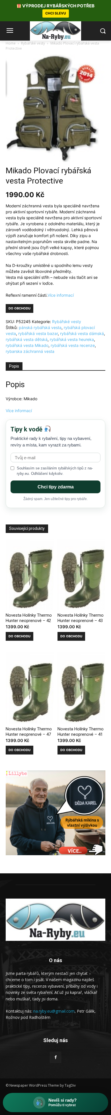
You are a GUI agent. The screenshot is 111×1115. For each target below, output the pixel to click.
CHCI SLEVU (55, 13)
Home (11, 43)
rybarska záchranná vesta (30, 351)
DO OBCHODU (19, 308)
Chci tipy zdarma (56, 486)
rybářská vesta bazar (38, 333)
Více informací (61, 295)
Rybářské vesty (33, 43)
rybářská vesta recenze (73, 345)
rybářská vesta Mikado (27, 345)
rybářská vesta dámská (82, 333)
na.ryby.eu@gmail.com (54, 1011)
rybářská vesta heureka (72, 339)
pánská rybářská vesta (40, 327)
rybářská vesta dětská (27, 339)
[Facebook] (55, 1057)
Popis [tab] (14, 366)
